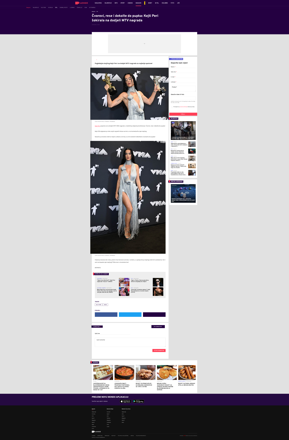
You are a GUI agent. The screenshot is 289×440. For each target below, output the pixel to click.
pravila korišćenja (184, 106)
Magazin (93, 11)
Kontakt (113, 435)
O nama (93, 435)
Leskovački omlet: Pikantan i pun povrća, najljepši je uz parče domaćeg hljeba (122, 386)
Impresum (107, 435)
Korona (93, 414)
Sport (93, 418)
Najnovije (94, 412)
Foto (93, 428)
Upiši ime (97, 333)
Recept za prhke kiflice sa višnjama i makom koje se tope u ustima (144, 385)
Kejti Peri (97, 126)
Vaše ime (174, 72)
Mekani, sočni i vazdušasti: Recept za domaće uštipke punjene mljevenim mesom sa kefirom (165, 387)
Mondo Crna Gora (126, 409)
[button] (94, 373)
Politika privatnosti (141, 435)
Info (93, 416)
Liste (108, 426)
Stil (97, 11)
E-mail (173, 77)
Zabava (108, 418)
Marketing (100, 435)
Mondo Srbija (110, 409)
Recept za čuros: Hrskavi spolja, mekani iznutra (186, 384)
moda (105, 304)
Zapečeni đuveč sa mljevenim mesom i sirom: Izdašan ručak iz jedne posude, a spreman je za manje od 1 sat (101, 387)
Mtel (93, 424)
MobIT (93, 422)
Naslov (173, 67)
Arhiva (132, 435)
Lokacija (173, 82)
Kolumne (94, 426)
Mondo (93, 409)
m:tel (184, 435)
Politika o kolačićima (123, 435)
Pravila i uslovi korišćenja (98, 437)
